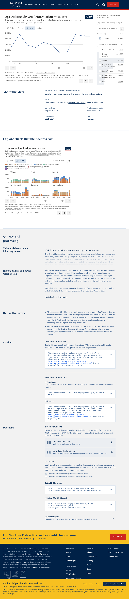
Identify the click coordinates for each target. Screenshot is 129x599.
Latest (52, 4)
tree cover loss (68, 94)
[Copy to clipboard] (108, 354)
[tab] (10, 28)
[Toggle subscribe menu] (103, 4)
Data (45, 4)
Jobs (89, 569)
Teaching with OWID (74, 578)
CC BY (39, 80)
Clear (121, 34)
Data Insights (71, 561)
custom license (23, 562)
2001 (13, 68)
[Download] (81, 81)
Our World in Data (16, 4)
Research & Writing (115, 552)
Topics (68, 552)
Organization (92, 556)
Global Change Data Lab (38, 549)
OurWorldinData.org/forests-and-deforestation (20, 80)
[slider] (59, 68)
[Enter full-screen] (91, 81)
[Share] (86, 81)
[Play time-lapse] (7, 68)
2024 (90, 68)
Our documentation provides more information (82, 468)
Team (89, 565)
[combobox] (97, 4)
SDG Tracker (71, 574)
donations (36, 587)
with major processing (76, 102)
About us (90, 552)
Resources (62, 4)
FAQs (35, 567)
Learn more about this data (45, 73)
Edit (60, 161)
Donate (113, 4)
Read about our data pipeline (56, 297)
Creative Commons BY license (72, 329)
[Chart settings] (69, 161)
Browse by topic (34, 4)
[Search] (97, 4)
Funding (90, 561)
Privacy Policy (106, 592)
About (73, 4)
